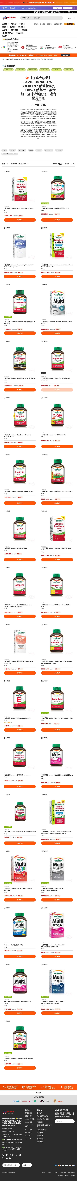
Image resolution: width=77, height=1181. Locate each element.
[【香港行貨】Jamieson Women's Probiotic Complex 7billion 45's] (57, 528)
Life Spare (68, 69)
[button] (73, 18)
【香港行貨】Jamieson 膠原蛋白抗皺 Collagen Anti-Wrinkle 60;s (18, 662)
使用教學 (49, 1172)
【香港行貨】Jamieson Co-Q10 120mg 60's (53, 435)
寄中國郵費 (40, 1136)
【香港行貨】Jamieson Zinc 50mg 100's (15, 548)
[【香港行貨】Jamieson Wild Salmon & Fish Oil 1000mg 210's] (20, 358)
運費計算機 (37, 12)
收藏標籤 (54, 163)
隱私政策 (73, 1175)
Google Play (68, 8)
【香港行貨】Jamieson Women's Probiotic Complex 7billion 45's (56, 549)
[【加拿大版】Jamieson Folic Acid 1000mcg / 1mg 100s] (57, 698)
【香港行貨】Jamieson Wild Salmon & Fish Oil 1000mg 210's (19, 379)
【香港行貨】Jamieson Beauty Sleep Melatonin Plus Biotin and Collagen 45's (19, 266)
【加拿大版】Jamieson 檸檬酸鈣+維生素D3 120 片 (55, 208)
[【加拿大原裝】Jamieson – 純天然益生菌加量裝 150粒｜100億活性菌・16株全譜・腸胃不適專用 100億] (57, 812)
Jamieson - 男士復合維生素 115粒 (13, 945)
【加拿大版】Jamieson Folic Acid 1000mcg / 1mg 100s (57, 718)
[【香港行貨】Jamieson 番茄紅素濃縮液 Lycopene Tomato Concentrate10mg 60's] (20, 585)
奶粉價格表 (40, 1142)
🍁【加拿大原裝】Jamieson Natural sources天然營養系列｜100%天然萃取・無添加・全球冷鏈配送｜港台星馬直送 (29, 59)
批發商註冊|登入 (58, 24)
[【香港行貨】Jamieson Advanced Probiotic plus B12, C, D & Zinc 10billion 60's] (57, 245)
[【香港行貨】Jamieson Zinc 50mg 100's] (20, 528)
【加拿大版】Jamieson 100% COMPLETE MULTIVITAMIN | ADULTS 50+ (52, 889)
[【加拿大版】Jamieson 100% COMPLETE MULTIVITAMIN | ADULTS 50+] (57, 868)
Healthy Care (44, 69)
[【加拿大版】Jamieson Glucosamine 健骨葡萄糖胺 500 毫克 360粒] (20, 302)
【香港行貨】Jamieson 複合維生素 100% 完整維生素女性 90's (57, 776)
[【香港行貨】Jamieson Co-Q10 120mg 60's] (57, 415)
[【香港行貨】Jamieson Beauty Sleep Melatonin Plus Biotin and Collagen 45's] (20, 245)
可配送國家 (40, 1122)
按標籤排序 (14, 163)
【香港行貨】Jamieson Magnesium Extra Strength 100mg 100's (55, 379)
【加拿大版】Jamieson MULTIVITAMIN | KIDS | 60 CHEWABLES (18, 889)
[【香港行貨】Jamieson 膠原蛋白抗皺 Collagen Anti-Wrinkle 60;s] (20, 641)
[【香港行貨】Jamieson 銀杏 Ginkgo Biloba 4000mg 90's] (57, 585)
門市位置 (42, 24)
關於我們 (43, 1172)
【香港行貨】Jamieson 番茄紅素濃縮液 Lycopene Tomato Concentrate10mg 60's (18, 605)
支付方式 (55, 1172)
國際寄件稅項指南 (42, 1130)
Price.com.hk (28, 1139)
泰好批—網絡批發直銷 (10, 1172)
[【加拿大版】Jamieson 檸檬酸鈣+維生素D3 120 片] (57, 188)
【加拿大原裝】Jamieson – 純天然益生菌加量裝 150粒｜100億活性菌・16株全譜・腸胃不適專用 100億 (56, 832)
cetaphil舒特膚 (32, 69)
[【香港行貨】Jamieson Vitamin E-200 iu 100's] (20, 698)
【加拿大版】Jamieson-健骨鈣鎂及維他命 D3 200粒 (18, 1058)
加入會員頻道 (53, 55)
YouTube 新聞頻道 (30, 1119)
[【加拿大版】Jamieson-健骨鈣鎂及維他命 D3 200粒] (20, 1038)
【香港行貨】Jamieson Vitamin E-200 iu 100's (17, 718)
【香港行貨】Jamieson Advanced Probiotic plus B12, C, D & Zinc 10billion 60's (57, 266)
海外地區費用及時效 (42, 1116)
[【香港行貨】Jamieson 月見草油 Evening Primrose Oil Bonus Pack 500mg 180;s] (57, 641)
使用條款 (67, 1175)
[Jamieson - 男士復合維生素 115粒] (20, 925)
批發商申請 (60, 1175)
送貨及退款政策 (71, 1172)
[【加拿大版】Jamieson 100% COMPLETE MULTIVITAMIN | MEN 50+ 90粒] (57, 982)
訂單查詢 (39, 1113)
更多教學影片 (28, 1116)
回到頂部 (38, 1092)
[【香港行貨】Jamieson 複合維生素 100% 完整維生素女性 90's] (57, 755)
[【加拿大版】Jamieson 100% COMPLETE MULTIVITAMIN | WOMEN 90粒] (57, 925)
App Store (58, 8)
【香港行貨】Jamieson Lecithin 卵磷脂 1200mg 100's (19, 491)
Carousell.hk (28, 1136)
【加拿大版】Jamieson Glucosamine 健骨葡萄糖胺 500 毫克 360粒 (19, 322)
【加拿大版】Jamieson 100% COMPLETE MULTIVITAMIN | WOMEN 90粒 (52, 946)
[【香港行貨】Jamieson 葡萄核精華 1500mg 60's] (20, 755)
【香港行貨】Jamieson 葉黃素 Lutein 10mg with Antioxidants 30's (17, 435)
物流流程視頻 (40, 1139)
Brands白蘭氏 (20, 69)
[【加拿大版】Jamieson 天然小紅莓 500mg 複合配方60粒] (20, 812)
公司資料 (36, 24)
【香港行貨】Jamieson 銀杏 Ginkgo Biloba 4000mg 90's (56, 605)
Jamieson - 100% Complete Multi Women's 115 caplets (17, 1002)
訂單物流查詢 (45, 12)
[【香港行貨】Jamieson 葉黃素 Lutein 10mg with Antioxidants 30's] (20, 415)
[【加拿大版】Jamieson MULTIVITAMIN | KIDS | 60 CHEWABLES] (20, 868)
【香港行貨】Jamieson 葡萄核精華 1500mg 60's (17, 775)
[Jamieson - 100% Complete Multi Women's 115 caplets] (20, 982)
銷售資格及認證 (63, 1172)
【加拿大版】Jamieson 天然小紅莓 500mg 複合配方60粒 (20, 831)
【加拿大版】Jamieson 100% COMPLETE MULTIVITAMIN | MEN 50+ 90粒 (52, 1002)
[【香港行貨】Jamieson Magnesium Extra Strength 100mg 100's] (57, 358)
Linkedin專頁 (28, 1133)
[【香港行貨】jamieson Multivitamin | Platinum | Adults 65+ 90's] (57, 302)
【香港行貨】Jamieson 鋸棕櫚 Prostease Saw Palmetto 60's (57, 492)
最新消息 (49, 24)
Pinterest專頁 (28, 1130)
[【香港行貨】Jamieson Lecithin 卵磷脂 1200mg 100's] (20, 472)
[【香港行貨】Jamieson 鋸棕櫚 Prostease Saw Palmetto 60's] (57, 472)
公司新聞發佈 (28, 1113)
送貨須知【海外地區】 (43, 1119)
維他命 (36, 133)
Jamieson (56, 69)
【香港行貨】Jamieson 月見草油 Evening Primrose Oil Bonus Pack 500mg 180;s (56, 662)
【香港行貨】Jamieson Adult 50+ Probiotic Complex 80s (19, 209)
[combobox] (41, 18)
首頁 (3, 59)
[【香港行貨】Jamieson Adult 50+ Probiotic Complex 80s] (20, 188)
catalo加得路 (8, 69)
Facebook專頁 (28, 1122)
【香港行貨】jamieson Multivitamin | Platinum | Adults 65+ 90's (56, 322)
